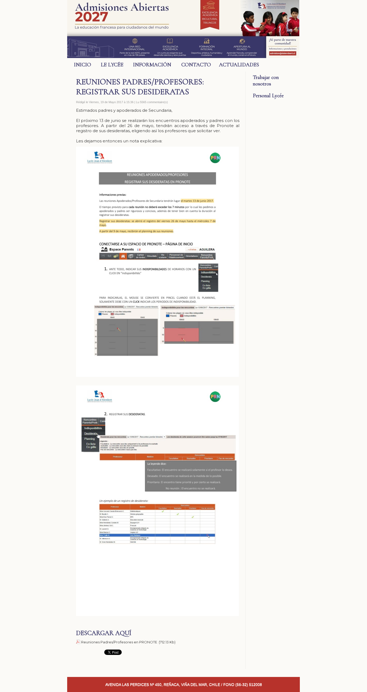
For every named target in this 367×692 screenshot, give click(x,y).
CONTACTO (196, 65)
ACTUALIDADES (236, 65)
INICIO (82, 65)
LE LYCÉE (112, 65)
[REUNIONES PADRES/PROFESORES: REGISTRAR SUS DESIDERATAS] (157, 148)
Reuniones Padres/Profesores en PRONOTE (119, 642)
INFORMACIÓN (152, 65)
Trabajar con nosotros (266, 80)
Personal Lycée (268, 95)
